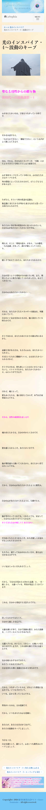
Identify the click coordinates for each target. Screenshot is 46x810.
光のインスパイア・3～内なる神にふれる (21, 768)
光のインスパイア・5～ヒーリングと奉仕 (24, 772)
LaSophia (11, 16)
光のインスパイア (17, 27)
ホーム (6, 27)
